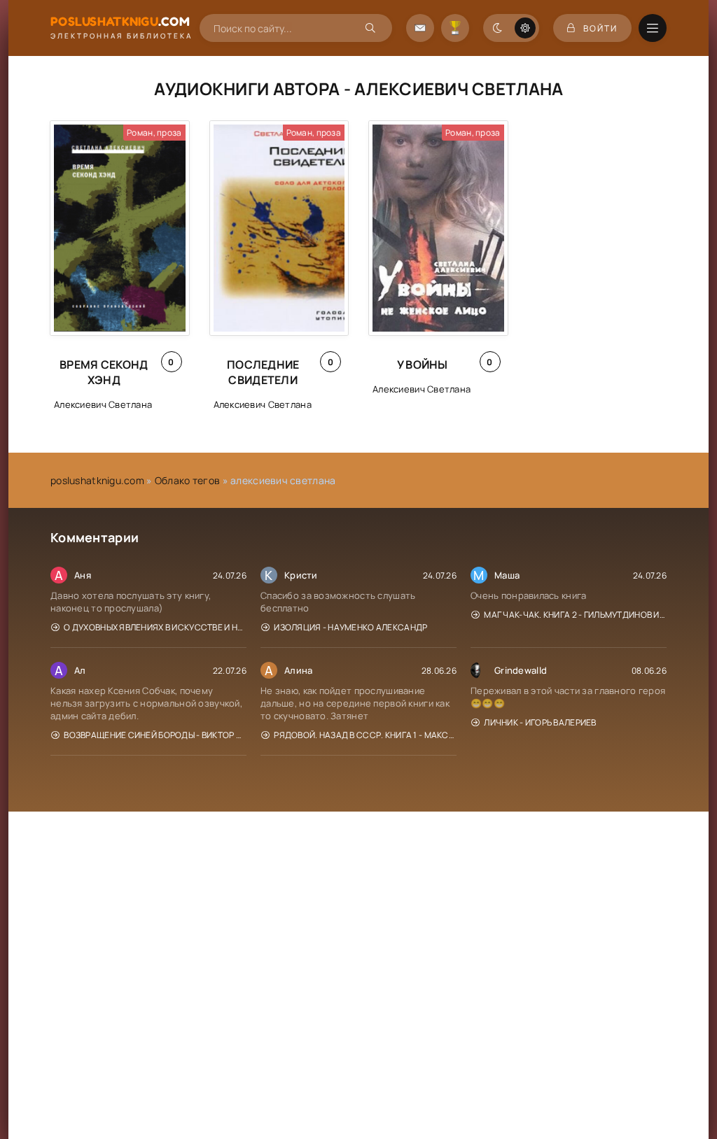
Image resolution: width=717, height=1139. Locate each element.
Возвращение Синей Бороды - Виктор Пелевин (155, 735)
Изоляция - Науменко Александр (350, 627)
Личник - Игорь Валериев (540, 722)
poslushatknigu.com (97, 480)
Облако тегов (187, 480)
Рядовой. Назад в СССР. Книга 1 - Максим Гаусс (365, 735)
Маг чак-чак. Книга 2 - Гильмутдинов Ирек (575, 615)
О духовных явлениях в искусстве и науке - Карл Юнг (155, 627)
